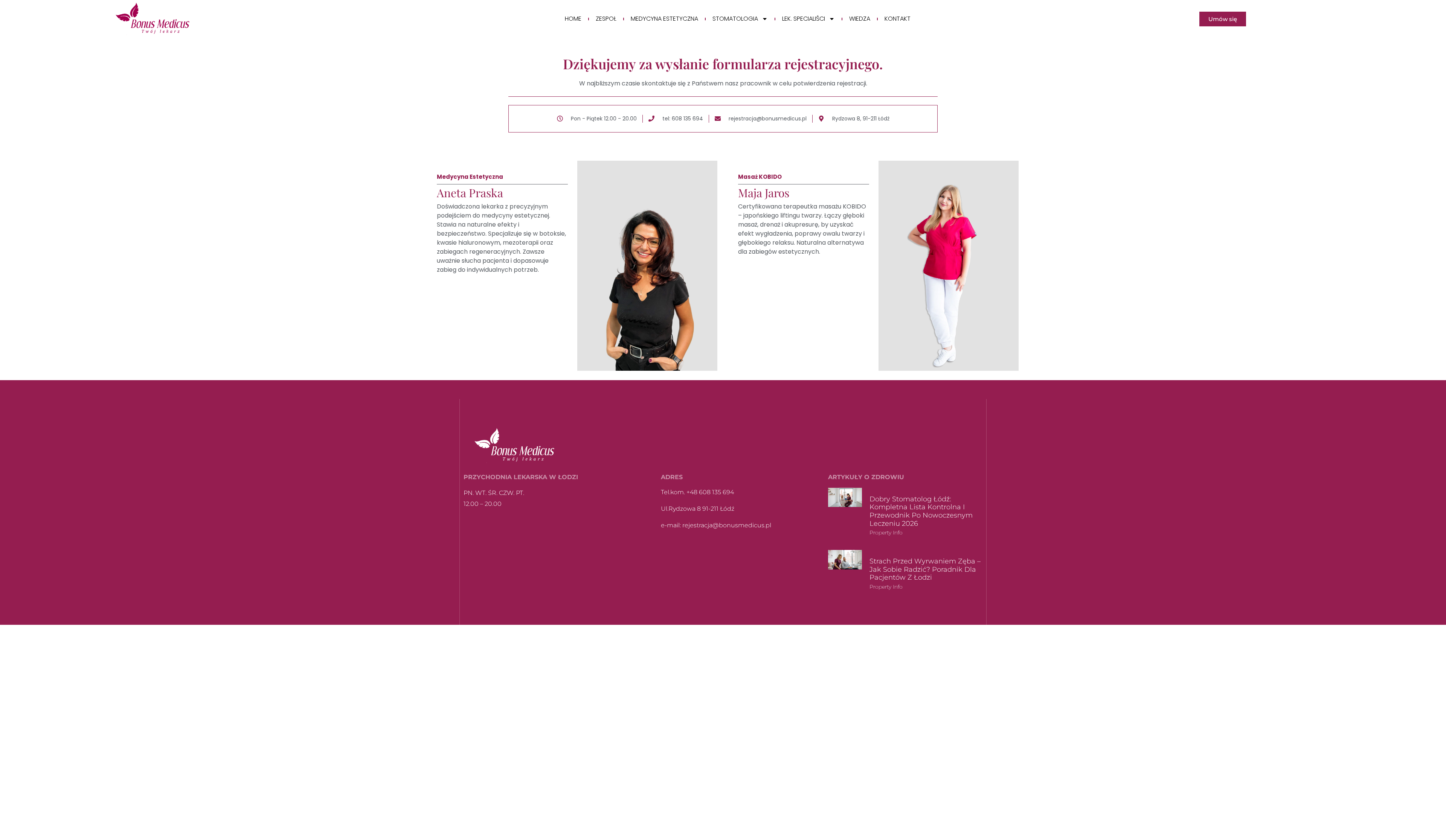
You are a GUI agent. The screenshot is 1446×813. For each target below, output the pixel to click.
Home (573, 19)
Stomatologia (735, 19)
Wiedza (859, 19)
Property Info (886, 532)
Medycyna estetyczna (664, 19)
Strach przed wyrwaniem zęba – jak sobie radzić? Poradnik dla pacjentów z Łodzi (925, 569)
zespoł (606, 19)
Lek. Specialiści (803, 19)
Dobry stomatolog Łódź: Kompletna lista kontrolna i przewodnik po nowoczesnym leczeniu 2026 (921, 511)
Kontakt (898, 19)
